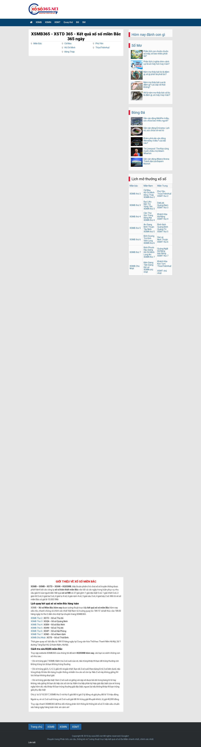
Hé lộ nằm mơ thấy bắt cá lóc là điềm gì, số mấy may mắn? (156, 93)
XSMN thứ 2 (149, 197)
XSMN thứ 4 (149, 220)
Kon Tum (161, 264)
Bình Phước (149, 247)
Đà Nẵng (161, 216)
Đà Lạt (146, 267)
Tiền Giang (148, 265)
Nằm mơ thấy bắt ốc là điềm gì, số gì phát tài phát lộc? (156, 73)
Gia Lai (160, 237)
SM (83, 22)
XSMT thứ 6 (162, 242)
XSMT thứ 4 (162, 219)
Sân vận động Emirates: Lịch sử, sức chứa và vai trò (156, 129)
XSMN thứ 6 (149, 243)
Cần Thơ (147, 213)
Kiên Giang (148, 262)
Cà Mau (68, 43)
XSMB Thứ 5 (36, 628)
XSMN (48, 22)
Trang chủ (36, 726)
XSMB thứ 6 (135, 239)
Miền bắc (134, 186)
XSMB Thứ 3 (36, 621)
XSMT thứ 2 (162, 196)
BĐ (77, 22)
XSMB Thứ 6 (36, 631)
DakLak (160, 203)
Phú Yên (99, 43)
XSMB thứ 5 (135, 228)
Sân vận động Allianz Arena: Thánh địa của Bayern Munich (156, 161)
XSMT (57, 22)
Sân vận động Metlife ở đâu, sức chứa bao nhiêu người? (156, 119)
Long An (147, 254)
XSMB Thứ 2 (36, 618)
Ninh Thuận (162, 239)
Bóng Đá (138, 112)
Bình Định (161, 224)
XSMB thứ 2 (135, 194)
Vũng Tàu (148, 206)
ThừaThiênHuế (102, 47)
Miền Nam (148, 186)
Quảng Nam (162, 205)
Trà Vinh (147, 238)
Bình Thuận (149, 227)
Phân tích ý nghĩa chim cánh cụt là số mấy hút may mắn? (156, 62)
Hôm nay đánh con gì (148, 35)
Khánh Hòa (162, 214)
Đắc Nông (161, 253)
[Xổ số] (31, 22)
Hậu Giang (148, 250)
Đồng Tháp (69, 52)
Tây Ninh (148, 229)
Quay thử (68, 22)
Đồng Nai (148, 218)
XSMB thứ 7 (135, 252)
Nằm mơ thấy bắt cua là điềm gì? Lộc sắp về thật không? (154, 84)
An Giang (148, 224)
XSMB (39, 22)
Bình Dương (149, 236)
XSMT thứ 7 (162, 256)
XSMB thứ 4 (135, 216)
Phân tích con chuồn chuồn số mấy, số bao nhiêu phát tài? (155, 53)
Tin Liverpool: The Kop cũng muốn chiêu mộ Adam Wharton (156, 151)
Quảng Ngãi (162, 248)
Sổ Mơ (137, 45)
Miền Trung (162, 186)
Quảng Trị (161, 229)
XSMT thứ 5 (162, 231)
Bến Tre (147, 204)
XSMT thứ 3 (162, 207)
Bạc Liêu (147, 201)
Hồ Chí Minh (69, 47)
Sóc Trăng (148, 215)
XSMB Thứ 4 (36, 624)
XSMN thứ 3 (149, 209)
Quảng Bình (162, 227)
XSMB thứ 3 (135, 205)
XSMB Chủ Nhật (38, 637)
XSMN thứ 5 (149, 231)
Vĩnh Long (148, 241)
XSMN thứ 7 (149, 257)
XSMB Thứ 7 (36, 634)
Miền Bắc (37, 43)
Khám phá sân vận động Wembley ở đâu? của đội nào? (154, 140)
